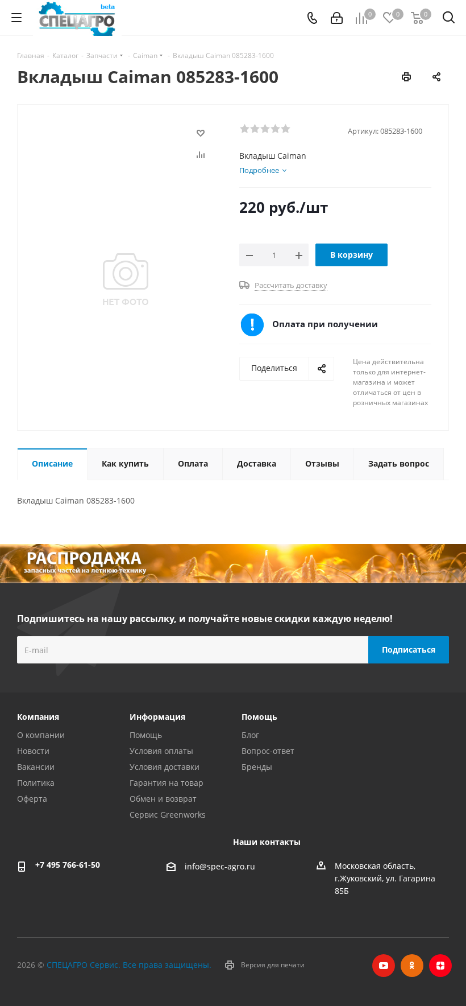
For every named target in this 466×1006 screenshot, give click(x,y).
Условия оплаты (161, 750)
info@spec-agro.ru (220, 866)
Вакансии (36, 766)
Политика (36, 782)
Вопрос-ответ (268, 750)
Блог (250, 734)
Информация (157, 716)
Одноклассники (412, 965)
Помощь (146, 734)
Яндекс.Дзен (440, 965)
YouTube (383, 965)
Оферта (32, 798)
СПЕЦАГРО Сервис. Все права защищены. (129, 964)
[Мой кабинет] (337, 18)
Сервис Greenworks (168, 814)
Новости (33, 750)
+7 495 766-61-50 (67, 864)
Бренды (257, 766)
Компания (38, 716)
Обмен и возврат (163, 798)
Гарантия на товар (166, 782)
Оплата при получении (325, 323)
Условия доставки (164, 766)
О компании (41, 734)
